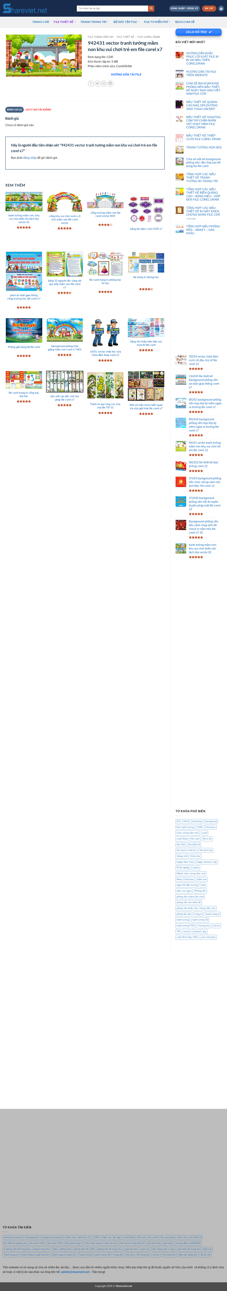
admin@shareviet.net (75, 1271)
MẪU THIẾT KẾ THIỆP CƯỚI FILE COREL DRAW (203, 137)
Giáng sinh (182, 856)
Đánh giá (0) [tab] (14, 109)
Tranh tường (84, 1254)
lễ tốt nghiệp (183, 867)
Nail (55, 1249)
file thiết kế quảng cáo (15, 1243)
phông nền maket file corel (190, 896)
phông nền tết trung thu (109, 1249)
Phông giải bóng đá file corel (24, 347)
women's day (199, 931)
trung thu (118, 1254)
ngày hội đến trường (187, 885)
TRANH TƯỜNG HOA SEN (204, 147)
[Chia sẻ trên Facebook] (91, 84)
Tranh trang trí (11, 1254)
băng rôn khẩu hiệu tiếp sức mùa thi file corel (146, 343)
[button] (184, 8)
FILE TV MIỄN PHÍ (156, 21)
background (211, 821)
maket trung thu (41, 1249)
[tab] (38, 109)
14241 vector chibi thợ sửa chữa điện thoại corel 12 (105, 353)
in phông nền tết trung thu (17, 1249)
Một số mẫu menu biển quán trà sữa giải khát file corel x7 (146, 407)
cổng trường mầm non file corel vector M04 (105, 214)
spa (172, 1249)
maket (196, 867)
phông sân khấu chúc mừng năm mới (196, 908)
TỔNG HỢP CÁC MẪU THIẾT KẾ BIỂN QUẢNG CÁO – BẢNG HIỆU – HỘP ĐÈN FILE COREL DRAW (203, 194)
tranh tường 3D (200, 919)
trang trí (199, 914)
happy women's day (207, 862)
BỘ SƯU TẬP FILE (125, 21)
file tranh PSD (55, 1243)
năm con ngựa (184, 891)
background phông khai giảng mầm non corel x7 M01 (65, 348)
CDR (199, 827)
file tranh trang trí (74, 1243)
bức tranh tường (185, 827)
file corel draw (167, 1237)
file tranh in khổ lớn (186, 850)
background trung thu (52, 1237)
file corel (195, 838)
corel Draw (182, 838)
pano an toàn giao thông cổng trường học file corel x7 (23, 297)
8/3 (178, 821)
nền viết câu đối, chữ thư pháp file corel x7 (64, 398)
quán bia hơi (130, 1249)
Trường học (204, 925)
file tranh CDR (37, 1243)
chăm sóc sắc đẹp (111, 1237)
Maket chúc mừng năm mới (191, 873)
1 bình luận (194, 219)
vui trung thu (169, 1254)
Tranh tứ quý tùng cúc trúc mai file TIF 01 (105, 406)
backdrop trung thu (13, 1237)
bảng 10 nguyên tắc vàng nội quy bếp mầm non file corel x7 (64, 284)
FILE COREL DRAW (149, 37)
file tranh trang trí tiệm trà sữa (101, 1243)
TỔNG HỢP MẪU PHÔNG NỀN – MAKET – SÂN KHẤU (203, 230)
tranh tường (183, 919)
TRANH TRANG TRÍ (93, 21)
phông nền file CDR (84, 1249)
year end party (208, 937)
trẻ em (216, 925)
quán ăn (145, 1249)
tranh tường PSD (185, 925)
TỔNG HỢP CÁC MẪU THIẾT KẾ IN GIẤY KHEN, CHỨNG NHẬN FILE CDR (203, 211)
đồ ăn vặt (205, 1254)
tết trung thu (143, 1254)
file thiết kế (63, 21)
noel (203, 885)
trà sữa (130, 1254)
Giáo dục (195, 856)
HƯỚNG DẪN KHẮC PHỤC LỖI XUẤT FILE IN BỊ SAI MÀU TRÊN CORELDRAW (202, 58)
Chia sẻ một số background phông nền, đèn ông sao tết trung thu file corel (203, 162)
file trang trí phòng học (146, 277)
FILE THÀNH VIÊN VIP (100, 37)
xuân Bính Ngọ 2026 (187, 937)
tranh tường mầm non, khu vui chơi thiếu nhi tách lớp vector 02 (23, 219)
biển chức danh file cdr (78, 1237)
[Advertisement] (199, 295)
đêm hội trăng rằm (188, 1254)
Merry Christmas (185, 879)
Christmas (210, 827)
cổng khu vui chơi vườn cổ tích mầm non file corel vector (64, 219)
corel (204, 833)
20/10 (186, 821)
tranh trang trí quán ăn (63, 1254)
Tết (178, 931)
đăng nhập (30, 157)
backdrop (197, 821)
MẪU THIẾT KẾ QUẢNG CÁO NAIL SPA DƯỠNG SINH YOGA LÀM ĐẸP (202, 105)
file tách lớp (206, 850)
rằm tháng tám (159, 1249)
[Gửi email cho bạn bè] (104, 84)
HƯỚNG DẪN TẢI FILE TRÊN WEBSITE (201, 73)
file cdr (141, 1237)
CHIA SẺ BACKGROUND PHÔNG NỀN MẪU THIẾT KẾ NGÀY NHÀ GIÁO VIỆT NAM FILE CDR (203, 88)
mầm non (202, 879)
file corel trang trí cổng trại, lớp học (24, 394)
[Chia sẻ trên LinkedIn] (110, 84)
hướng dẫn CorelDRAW (188, 1243)
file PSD (181, 844)
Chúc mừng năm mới (188, 833)
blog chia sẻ (185, 21)
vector (186, 931)
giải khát (168, 1243)
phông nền (65, 1249)
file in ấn (207, 838)
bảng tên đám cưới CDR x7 (146, 229)
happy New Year (185, 862)
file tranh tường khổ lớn (132, 1243)
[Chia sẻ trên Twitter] (97, 84)
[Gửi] (151, 8)
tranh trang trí (213, 914)
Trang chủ (40, 21)
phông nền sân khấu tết (189, 902)
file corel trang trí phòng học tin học (105, 281)
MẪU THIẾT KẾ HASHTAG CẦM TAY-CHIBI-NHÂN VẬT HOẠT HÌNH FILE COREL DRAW (203, 122)
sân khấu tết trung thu (189, 1249)
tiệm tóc (207, 1249)
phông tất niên (184, 914)
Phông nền (200, 891)
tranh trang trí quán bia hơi (35, 1254)
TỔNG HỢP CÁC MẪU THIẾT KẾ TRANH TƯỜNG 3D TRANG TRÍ (202, 178)
